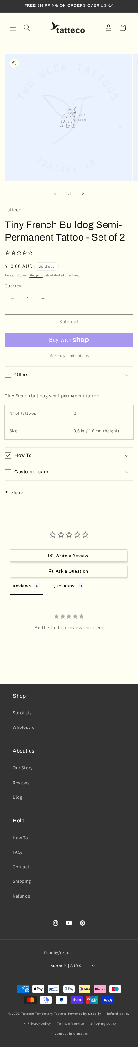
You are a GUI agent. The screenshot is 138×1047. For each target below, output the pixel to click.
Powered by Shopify (84, 1013)
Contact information (72, 1033)
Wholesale (23, 727)
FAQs (18, 852)
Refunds (21, 896)
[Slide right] (83, 193)
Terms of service (70, 1023)
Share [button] (17, 492)
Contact (21, 867)
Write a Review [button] (72, 555)
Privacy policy (39, 1023)
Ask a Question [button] (72, 571)
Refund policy (118, 1013)
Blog (17, 797)
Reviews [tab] (22, 586)
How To (20, 838)
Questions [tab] (63, 586)
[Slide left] (55, 193)
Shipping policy (103, 1023)
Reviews (21, 782)
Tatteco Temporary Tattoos (44, 1013)
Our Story (22, 768)
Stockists (22, 713)
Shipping (36, 275)
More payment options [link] (69, 355)
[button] (13, 28)
